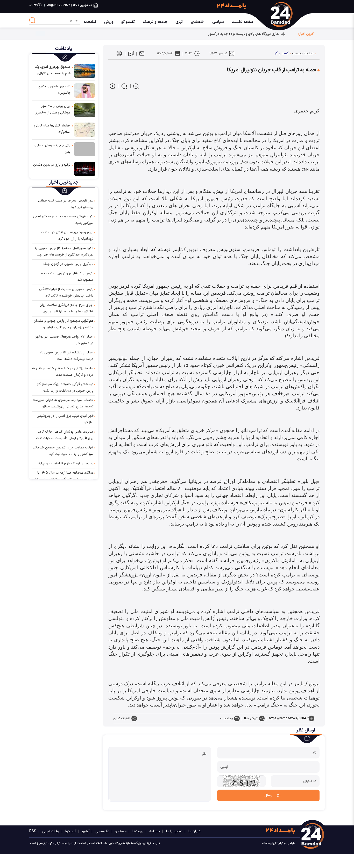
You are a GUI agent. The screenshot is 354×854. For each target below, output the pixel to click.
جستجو (120, 831)
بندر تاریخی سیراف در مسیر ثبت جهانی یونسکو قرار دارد (66, 204)
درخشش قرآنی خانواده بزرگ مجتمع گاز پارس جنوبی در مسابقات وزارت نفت (65, 387)
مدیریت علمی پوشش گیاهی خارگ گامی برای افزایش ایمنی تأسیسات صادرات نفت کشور (65, 435)
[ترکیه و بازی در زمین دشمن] (84, 169)
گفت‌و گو (128, 22)
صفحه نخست (242, 22)
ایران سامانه (269, 843)
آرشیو (85, 831)
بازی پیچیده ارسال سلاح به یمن (52, 148)
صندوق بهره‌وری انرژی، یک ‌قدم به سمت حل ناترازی (52, 70)
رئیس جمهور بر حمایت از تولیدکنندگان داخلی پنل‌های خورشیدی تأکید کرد (66, 292)
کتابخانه (90, 22)
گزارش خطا (251, 718)
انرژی (179, 22)
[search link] (32, 20)
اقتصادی (197, 22)
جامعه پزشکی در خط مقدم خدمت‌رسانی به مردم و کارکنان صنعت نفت (63, 372)
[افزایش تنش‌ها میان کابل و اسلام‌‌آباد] (84, 129)
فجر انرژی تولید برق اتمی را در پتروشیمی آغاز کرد (65, 419)
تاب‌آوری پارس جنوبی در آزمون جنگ (68, 264)
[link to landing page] (292, 14)
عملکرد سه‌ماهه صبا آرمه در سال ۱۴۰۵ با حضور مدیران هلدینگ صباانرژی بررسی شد (64, 476)
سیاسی (218, 22)
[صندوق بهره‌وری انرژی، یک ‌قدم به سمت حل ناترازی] (84, 71)
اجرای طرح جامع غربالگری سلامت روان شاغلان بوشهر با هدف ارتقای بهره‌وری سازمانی (66, 308)
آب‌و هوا (70, 831)
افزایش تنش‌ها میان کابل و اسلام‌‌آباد (52, 129)
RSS (32, 831)
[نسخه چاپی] (119, 53)
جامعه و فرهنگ (155, 22)
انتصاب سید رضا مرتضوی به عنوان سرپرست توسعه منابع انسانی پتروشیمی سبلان (63, 403)
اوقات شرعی (50, 831)
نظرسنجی (102, 831)
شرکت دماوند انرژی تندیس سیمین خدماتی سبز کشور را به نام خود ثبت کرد (63, 451)
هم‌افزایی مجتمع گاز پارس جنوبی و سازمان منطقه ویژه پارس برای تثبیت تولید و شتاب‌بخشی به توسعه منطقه (63, 324)
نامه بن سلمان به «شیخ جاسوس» (54, 90)
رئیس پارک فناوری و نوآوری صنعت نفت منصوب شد (66, 277)
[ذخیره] (131, 53)
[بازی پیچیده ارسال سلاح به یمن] (84, 149)
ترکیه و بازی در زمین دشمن (51, 164)
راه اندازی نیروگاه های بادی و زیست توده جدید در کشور (246, 33)
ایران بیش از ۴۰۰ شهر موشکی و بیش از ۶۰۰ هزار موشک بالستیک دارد (53, 110)
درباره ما (194, 831)
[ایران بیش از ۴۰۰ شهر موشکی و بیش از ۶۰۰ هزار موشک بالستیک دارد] (84, 110)
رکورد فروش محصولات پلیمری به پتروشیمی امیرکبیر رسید (63, 220)
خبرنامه (154, 831)
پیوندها (137, 831)
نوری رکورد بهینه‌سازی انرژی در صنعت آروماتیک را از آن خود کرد (67, 235)
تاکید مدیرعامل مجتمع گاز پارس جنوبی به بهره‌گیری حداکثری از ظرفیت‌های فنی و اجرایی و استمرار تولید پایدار (64, 252)
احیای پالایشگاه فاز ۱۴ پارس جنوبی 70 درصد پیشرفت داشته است (67, 356)
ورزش (109, 22)
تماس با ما (174, 831)
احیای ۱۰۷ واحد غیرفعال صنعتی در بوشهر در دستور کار (64, 340)
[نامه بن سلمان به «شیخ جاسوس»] (84, 90)
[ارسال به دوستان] (142, 53)
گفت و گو (281, 53)
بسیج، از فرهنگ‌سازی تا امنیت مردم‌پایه (66, 463)
